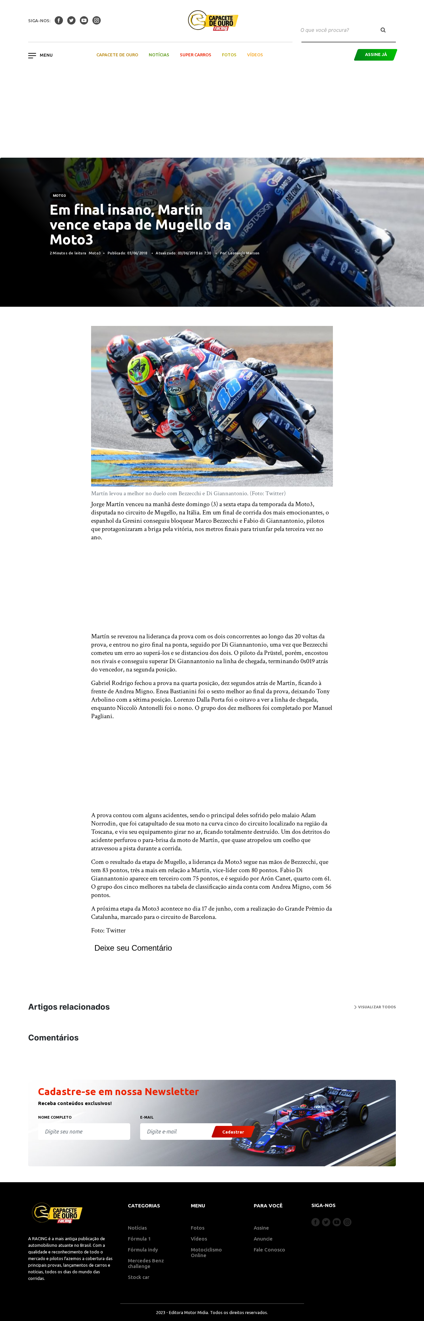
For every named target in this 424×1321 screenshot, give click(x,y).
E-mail (146, 1117)
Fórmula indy (143, 1249)
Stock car (138, 1277)
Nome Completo (55, 1117)
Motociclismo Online (206, 1252)
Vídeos (255, 54)
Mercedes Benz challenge (146, 1263)
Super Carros (195, 54)
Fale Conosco (269, 1249)
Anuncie (263, 1239)
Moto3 (59, 195)
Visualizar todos (376, 1007)
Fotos (229, 54)
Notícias (159, 54)
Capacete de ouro (117, 54)
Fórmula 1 (139, 1239)
